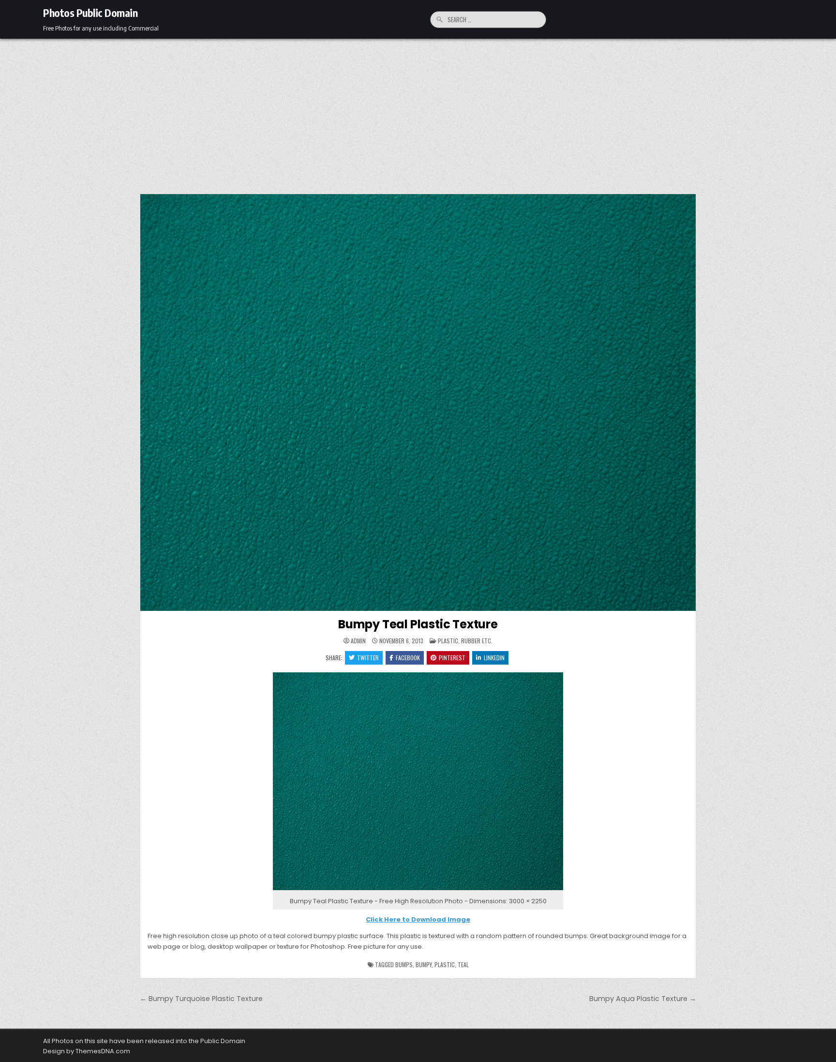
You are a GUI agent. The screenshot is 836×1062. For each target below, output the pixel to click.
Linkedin (494, 657)
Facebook (408, 657)
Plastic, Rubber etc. (465, 641)
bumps (404, 964)
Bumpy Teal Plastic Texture (418, 624)
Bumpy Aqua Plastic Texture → (642, 998)
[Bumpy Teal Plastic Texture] (418, 890)
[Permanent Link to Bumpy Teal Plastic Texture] (418, 402)
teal (463, 964)
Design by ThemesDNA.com (86, 1051)
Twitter (368, 657)
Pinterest (452, 657)
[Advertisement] (418, 111)
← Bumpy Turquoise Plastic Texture (201, 998)
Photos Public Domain (90, 12)
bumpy (424, 964)
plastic (444, 964)
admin (358, 641)
